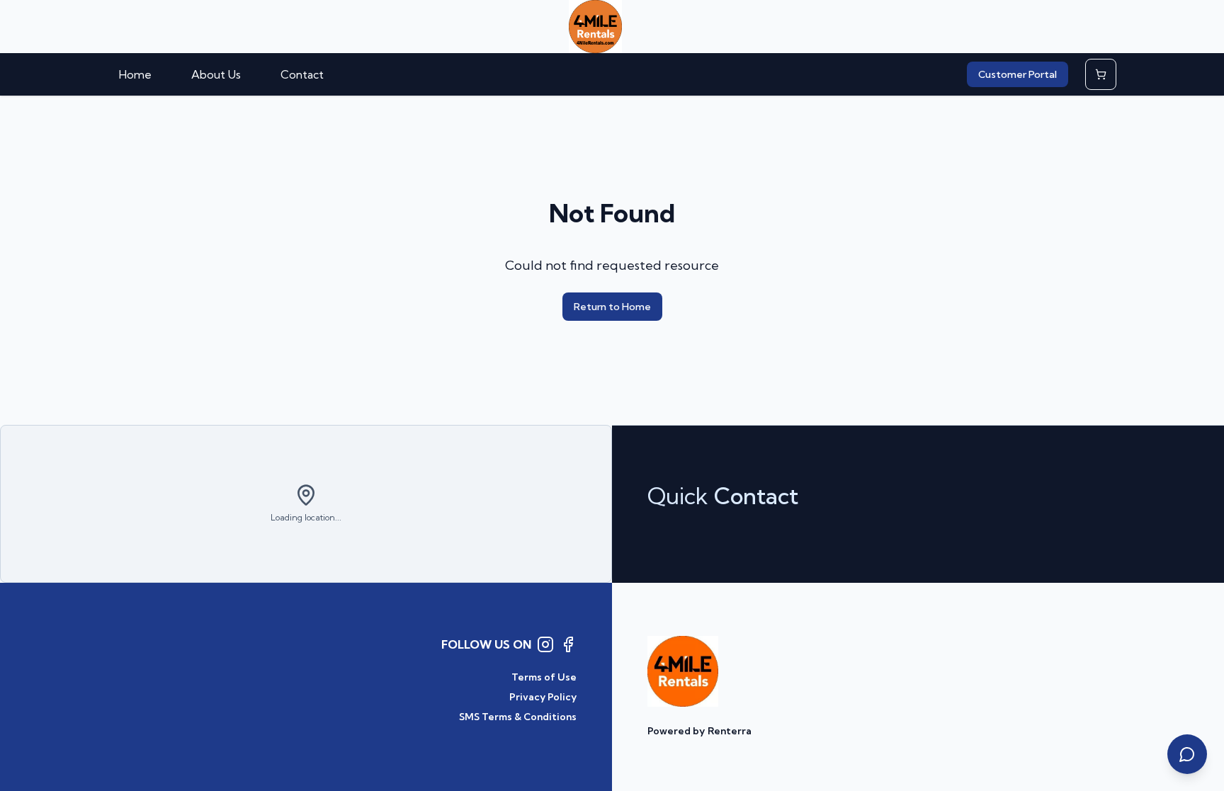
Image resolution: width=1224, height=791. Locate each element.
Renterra (730, 730)
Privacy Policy (543, 696)
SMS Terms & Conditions (518, 716)
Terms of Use (544, 677)
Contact (302, 74)
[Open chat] (1187, 754)
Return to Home (612, 306)
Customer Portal (1017, 74)
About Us (216, 74)
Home (135, 74)
